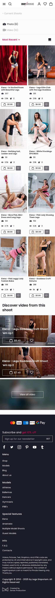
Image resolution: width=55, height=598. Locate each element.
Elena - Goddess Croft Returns (40, 280)
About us (6, 475)
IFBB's (5, 506)
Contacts (7, 550)
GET (48, 438)
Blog (4, 470)
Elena (5, 519)
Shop (4, 460)
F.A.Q (4, 545)
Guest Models (9, 533)
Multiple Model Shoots (13, 528)
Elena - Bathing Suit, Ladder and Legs (10, 152)
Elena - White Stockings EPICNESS (40, 152)
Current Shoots (13, 13)
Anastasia (7, 523)
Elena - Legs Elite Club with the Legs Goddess (40, 88)
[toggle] (4, 4)
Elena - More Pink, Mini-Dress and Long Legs (12, 216)
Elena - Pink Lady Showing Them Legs (41, 216)
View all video (27, 394)
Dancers (6, 497)
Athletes (6, 487)
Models (6, 465)
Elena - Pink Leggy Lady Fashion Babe (12, 280)
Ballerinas (7, 492)
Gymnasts (7, 501)
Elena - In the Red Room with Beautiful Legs (12, 88)
